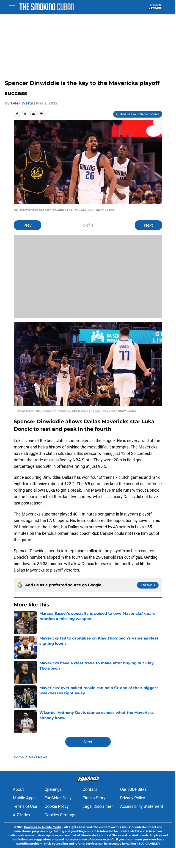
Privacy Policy (132, 797)
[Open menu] (12, 7)
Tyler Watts (22, 103)
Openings (53, 789)
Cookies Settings (59, 814)
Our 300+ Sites (133, 789)
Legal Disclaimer (97, 806)
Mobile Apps (24, 797)
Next (148, 225)
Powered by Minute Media (42, 827)
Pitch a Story (93, 797)
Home (19, 757)
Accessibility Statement (141, 806)
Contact (89, 789)
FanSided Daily (58, 797)
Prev (27, 225)
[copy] (41, 114)
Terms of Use (25, 806)
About (18, 789)
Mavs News (38, 757)
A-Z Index (21, 814)
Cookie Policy (56, 806)
